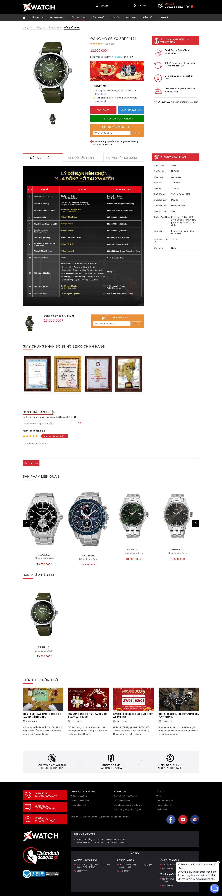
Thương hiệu (57, 17)
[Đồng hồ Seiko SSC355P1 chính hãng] (88, 519)
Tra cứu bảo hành (78, 805)
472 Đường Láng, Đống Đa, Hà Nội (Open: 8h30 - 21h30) (93, 865)
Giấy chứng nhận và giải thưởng (128, 805)
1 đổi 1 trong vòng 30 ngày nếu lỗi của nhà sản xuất (180, 64)
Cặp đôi (115, 17)
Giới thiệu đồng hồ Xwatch (125, 796)
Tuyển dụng (161, 809)
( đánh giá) (109, 44)
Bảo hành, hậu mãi (111, 768)
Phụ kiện (165, 17)
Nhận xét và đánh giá (34, 430)
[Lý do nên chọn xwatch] (83, 236)
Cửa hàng (142, 6)
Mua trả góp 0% (131, 110)
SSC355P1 (88, 557)
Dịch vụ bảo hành (169, 860)
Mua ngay (103, 110)
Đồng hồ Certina (90, 817)
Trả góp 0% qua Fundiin (117, 118)
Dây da (126, 817)
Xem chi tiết (100, 94)
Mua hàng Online (169, 874)
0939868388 (82, 871)
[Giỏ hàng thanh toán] (188, 6)
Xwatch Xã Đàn (125, 860)
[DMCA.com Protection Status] (52, 875)
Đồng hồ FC (76, 817)
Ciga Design (104, 817)
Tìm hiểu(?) (128, 57)
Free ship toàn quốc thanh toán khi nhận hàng (180, 90)
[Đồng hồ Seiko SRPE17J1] (177, 516)
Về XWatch (37, 17)
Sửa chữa (131, 17)
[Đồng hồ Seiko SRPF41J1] (52, 119)
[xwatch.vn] (41, 836)
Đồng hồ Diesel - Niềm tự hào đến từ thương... (179, 715)
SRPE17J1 (177, 551)
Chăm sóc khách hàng (84, 791)
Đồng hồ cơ (116, 817)
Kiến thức (148, 17)
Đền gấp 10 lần (170, 765)
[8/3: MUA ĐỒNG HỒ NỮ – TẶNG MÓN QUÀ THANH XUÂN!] (88, 699)
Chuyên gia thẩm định (52, 765)
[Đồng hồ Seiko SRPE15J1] (133, 516)
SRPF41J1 (44, 649)
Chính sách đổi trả (79, 796)
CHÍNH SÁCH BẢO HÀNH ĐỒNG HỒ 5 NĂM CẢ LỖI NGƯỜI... (42, 715)
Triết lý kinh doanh (122, 800)
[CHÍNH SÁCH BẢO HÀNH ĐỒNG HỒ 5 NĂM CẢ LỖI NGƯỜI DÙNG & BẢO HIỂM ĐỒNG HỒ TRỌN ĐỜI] (43, 699)
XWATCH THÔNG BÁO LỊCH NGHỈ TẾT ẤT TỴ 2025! (133, 715)
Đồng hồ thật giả (52, 768)
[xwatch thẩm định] (41, 855)
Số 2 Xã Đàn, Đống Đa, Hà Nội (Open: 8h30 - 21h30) (136, 865)
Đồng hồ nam (78, 17)
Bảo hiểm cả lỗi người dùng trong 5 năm (178, 51)
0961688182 (174, 6)
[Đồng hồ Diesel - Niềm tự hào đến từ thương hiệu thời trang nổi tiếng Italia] (179, 699)
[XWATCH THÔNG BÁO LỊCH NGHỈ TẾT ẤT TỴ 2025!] (133, 699)
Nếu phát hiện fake (170, 768)
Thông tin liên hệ (163, 805)
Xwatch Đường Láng (85, 860)
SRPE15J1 (133, 551)
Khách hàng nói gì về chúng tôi (127, 809)
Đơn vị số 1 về (111, 765)
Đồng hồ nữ (98, 17)
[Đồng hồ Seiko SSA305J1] (44, 518)
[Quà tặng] (117, 72)
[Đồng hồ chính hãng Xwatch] (39, 7)
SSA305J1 (44, 556)
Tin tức (159, 796)
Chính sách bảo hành (80, 800)
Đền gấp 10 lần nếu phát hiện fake (179, 77)
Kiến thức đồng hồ (164, 800)
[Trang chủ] (24, 17)
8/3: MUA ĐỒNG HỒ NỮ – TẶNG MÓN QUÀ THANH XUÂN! (87, 715)
